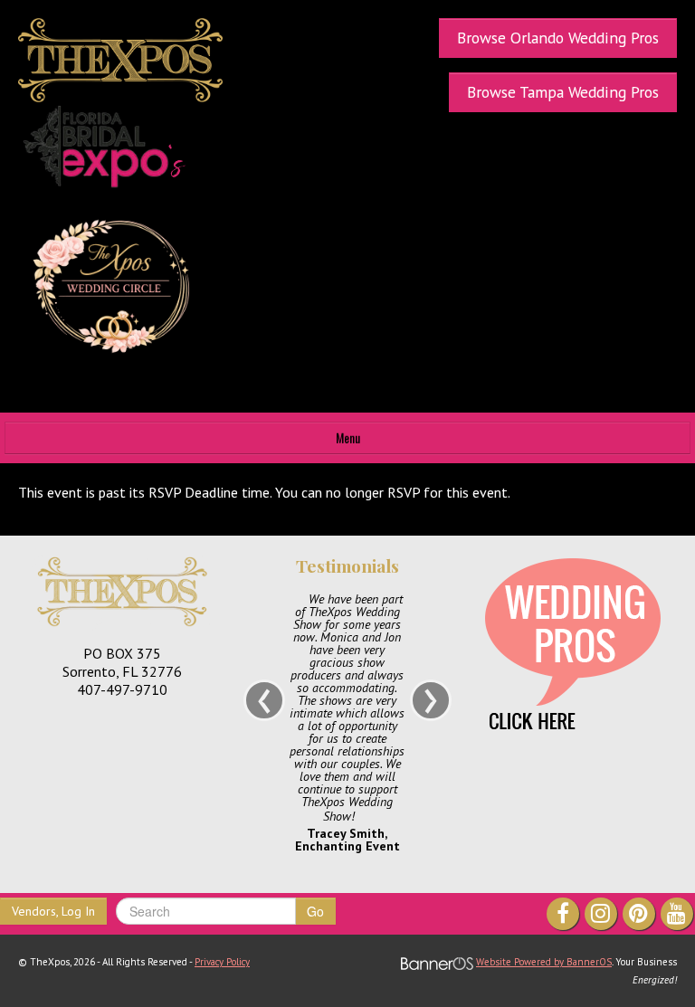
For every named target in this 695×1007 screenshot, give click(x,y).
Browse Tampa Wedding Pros (563, 91)
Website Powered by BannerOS (544, 961)
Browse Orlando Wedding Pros (558, 37)
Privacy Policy (222, 961)
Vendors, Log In (53, 911)
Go (315, 911)
